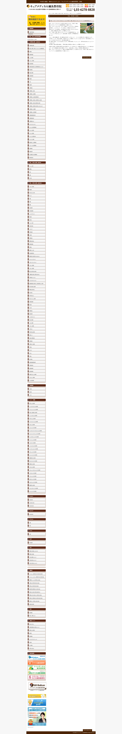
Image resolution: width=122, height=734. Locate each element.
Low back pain (31, 502)
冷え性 (30, 307)
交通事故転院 (31, 118)
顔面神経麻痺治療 (32, 362)
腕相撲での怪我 (32, 485)
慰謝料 (30, 78)
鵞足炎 (30, 304)
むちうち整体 (31, 133)
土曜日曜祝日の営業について (34, 627)
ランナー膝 (31, 222)
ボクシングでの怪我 (32, 451)
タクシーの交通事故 (32, 145)
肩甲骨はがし (31, 295)
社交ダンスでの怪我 (32, 479)
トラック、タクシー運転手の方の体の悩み (36, 576)
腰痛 (30, 201)
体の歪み (30, 292)
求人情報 (30, 645)
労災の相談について (32, 557)
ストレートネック (32, 259)
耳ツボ (30, 350)
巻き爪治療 (31, 319)
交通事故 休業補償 (32, 112)
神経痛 (30, 189)
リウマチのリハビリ (32, 280)
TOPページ (51, 13)
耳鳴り (30, 356)
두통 (30, 534)
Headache (31, 499)
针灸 (30, 525)
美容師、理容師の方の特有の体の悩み (36, 598)
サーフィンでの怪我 (32, 439)
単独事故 (30, 148)
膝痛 (30, 204)
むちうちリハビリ (32, 124)
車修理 (30, 84)
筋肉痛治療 (31, 301)
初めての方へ (31, 624)
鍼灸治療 (30, 313)
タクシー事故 (31, 60)
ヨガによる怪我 (32, 424)
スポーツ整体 (31, 265)
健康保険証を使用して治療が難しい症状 (36, 283)
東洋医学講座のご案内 (32, 39)
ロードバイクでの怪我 (33, 454)
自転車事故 (31, 63)
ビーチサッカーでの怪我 (33, 448)
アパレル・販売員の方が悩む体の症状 (36, 573)
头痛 (30, 522)
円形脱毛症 (31, 365)
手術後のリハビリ (32, 277)
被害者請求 (31, 157)
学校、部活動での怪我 (33, 412)
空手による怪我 (32, 403)
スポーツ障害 (31, 186)
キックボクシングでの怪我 (34, 436)
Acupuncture (31, 505)
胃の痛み (30, 359)
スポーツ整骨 (31, 268)
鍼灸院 (30, 633)
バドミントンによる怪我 (33, 409)
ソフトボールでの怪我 (33, 445)
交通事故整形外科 (32, 115)
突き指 (30, 178)
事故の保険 (31, 72)
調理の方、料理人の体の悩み (34, 601)
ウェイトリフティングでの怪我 (34, 433)
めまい (30, 353)
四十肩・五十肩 (32, 192)
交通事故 (30, 87)
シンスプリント (32, 213)
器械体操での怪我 (32, 457)
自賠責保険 (31, 75)
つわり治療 (31, 322)
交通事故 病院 (32, 90)
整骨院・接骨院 (32, 630)
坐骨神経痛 (31, 371)
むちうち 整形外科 (32, 136)
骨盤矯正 (30, 310)
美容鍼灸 (30, 612)
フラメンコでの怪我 (32, 476)
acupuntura (31, 514)
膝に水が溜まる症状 (32, 271)
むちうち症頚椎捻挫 (32, 127)
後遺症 (30, 51)
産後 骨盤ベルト (32, 615)
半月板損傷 (31, 210)
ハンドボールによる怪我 (33, 406)
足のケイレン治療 (32, 298)
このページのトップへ (87, 57)
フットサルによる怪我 (33, 415)
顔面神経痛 (31, 368)
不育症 (30, 347)
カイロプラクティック (33, 639)
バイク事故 (31, 57)
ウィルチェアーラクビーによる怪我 (35, 430)
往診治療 (30, 207)
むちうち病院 (31, 130)
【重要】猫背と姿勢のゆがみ (34, 274)
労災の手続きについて (33, 563)
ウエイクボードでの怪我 (33, 488)
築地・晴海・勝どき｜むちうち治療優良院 (36, 48)
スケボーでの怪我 (32, 442)
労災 (30, 81)
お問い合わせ (31, 648)
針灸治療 (30, 542)
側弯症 (30, 247)
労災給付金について (32, 560)
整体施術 (30, 636)
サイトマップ (30, 727)
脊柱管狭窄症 (31, 253)
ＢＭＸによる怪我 (32, 418)
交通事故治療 (31, 45)
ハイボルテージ (32, 316)
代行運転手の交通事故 (33, 154)
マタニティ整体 (32, 377)
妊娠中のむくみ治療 (32, 374)
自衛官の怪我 (31, 604)
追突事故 (30, 69)
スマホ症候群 (31, 380)
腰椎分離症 (31, 244)
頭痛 (30, 198)
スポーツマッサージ (32, 262)
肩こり (30, 195)
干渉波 (30, 388)
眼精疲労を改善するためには (34, 256)
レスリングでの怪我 (32, 427)
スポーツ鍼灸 (31, 325)
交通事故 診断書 (32, 93)
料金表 (30, 642)
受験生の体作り (32, 289)
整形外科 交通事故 (32, 142)
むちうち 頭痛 (31, 139)
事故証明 (30, 151)
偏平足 (30, 219)
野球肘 (30, 216)
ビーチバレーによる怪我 (33, 421)
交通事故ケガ (31, 121)
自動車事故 (31, 54)
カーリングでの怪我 (32, 491)
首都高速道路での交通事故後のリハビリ (36, 66)
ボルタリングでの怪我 (33, 482)
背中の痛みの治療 (32, 286)
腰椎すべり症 (31, 250)
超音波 (30, 391)
